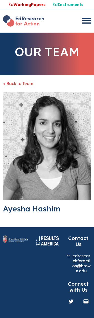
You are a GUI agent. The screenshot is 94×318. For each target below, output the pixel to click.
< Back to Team (18, 83)
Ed (27, 4)
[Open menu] (86, 20)
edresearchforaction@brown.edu (81, 263)
